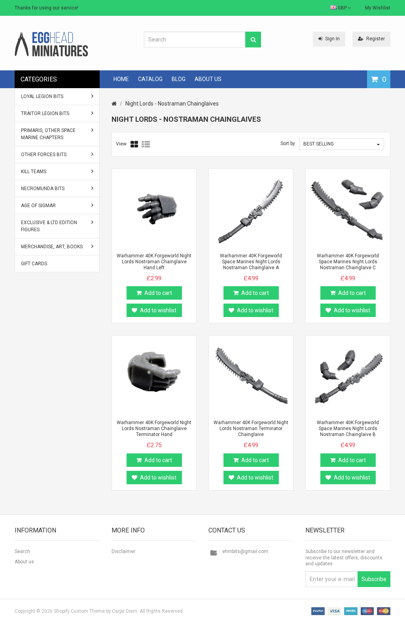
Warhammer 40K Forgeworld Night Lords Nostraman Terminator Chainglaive (251, 428)
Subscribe (373, 579)
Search (22, 551)
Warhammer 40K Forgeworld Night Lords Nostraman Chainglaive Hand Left (154, 261)
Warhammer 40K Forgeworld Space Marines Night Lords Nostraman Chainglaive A (251, 261)
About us (24, 561)
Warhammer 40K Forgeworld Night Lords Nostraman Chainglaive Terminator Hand (154, 428)
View (121, 144)
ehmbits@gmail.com (245, 551)
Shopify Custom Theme (79, 611)
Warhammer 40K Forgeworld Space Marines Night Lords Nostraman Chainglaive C (348, 261)
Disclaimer (123, 551)
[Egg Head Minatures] (51, 44)
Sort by (287, 143)
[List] (146, 144)
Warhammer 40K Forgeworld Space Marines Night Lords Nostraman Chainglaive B (348, 428)
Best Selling (318, 144)
